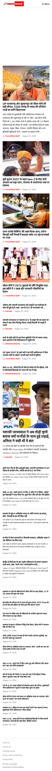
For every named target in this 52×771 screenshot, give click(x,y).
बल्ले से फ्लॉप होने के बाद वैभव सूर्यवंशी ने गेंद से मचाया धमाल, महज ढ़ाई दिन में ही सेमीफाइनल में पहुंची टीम (25, 338)
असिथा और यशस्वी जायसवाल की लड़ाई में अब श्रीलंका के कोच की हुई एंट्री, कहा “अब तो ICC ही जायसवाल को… (24, 306)
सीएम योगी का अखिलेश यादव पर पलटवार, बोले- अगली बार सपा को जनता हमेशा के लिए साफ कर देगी (26, 647)
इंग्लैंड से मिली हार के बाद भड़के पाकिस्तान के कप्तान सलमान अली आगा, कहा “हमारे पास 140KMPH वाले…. (25, 563)
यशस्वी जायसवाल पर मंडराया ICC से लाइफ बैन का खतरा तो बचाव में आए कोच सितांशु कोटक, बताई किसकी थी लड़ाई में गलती (25, 322)
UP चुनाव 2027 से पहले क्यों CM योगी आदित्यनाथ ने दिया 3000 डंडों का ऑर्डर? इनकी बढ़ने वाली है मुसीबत (25, 353)
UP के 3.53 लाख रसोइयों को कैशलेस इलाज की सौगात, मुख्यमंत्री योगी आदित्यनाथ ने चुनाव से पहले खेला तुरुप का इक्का (26, 686)
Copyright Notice (9, 751)
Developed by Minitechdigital (13, 767)
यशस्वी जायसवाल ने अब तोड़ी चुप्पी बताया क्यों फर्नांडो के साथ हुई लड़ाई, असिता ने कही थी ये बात (26, 436)
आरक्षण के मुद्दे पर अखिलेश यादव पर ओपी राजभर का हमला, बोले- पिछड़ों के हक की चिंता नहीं (25, 514)
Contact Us (7, 747)
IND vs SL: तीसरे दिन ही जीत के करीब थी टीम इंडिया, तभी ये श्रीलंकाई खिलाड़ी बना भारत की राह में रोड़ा (25, 368)
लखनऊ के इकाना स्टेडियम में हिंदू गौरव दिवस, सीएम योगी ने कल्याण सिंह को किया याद (26, 625)
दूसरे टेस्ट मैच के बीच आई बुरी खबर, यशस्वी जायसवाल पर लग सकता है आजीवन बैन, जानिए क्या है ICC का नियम (26, 469)
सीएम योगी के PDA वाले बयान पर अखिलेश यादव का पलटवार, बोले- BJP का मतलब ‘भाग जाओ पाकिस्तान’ (26, 697)
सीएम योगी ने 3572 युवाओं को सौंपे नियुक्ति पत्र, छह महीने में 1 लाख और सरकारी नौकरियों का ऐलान (25, 288)
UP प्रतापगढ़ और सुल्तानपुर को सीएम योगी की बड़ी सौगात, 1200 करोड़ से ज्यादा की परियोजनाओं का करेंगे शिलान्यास (25, 107)
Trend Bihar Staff (12, 136)
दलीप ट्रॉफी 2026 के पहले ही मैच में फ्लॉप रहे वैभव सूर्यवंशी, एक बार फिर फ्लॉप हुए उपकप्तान (25, 636)
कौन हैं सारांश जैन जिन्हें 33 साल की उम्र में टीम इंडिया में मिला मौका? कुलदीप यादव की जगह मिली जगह (24, 675)
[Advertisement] (26, 35)
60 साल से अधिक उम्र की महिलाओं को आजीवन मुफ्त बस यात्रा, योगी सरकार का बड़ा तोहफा (25, 614)
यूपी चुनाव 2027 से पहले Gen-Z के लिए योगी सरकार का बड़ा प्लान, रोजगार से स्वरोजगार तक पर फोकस (26, 182)
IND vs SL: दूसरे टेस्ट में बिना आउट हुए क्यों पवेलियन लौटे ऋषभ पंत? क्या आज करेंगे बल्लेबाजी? (25, 664)
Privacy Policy (8, 759)
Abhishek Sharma (12, 344)
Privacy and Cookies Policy (12, 755)
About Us (6, 743)
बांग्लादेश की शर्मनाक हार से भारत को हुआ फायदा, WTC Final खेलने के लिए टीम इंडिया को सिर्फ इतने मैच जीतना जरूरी (26, 603)
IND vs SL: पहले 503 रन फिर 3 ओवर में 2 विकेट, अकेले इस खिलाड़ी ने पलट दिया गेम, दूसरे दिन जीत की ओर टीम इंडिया (26, 493)
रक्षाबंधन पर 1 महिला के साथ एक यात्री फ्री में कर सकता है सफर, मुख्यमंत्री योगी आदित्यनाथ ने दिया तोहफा (25, 708)
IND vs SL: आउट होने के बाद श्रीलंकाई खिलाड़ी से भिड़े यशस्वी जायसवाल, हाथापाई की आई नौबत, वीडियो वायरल (25, 719)
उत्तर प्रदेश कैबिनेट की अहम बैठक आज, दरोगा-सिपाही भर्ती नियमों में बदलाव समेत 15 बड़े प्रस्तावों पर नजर (26, 234)
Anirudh (8, 311)
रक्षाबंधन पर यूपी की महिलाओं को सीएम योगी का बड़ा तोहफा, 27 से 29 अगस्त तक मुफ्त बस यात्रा (25, 592)
